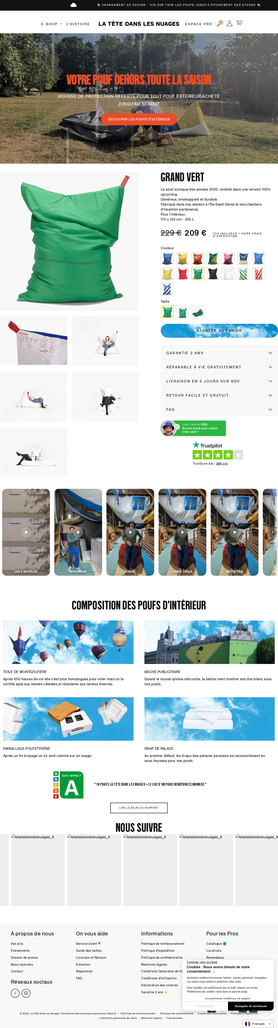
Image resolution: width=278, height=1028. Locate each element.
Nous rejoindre (22, 964)
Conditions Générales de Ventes (165, 971)
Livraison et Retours (91, 957)
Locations (213, 950)
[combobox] (258, 1024)
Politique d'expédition (157, 950)
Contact (17, 971)
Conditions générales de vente (118, 1018)
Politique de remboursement (163, 944)
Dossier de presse (24, 957)
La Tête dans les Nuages (45, 1013)
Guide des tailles (88, 950)
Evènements (20, 950)
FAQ (79, 978)
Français (258, 1024)
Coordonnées (174, 1018)
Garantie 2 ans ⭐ (154, 992)
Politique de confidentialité (162, 957)
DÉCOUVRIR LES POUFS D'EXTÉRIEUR (139, 119)
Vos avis (17, 944)
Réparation (84, 971)
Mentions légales (154, 964)
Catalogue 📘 (216, 944)
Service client (87, 944)
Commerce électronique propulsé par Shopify (88, 1013)
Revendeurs (215, 957)
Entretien (83, 964)
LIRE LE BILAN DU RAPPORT (138, 807)
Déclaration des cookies (159, 985)
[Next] (272, 532)
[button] (51, 24)
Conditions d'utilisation (159, 978)
